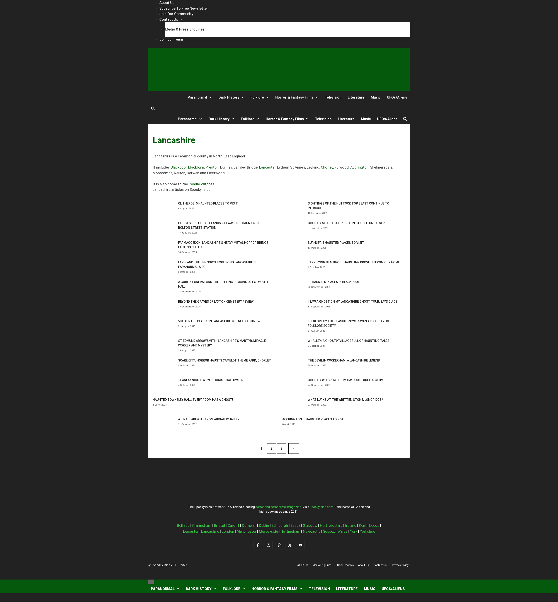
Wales (342, 531)
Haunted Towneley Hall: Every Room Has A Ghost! (193, 399)
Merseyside (268, 531)
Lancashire (210, 531)
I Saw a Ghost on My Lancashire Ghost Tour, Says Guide (352, 301)
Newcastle (311, 531)
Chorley (327, 167)
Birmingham (201, 525)
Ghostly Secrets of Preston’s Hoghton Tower (346, 223)
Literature (356, 97)
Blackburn (196, 167)
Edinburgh (280, 525)
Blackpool (179, 167)
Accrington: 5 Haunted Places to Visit (313, 419)
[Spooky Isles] (164, 97)
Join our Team (171, 39)
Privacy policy (400, 565)
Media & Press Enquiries (184, 29)
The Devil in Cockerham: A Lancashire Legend (344, 360)
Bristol (219, 525)
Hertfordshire (331, 525)
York (353, 531)
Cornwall (249, 525)
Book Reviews (345, 565)
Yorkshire (367, 531)
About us (302, 565)
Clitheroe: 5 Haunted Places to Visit (208, 203)
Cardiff (233, 525)
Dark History (228, 97)
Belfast (183, 525)
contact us (380, 565)
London (228, 531)
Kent (363, 525)
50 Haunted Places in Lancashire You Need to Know (219, 321)
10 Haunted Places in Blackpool (333, 282)
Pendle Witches (201, 184)
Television (333, 97)
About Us (167, 2)
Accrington (359, 167)
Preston (212, 167)
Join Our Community (176, 14)
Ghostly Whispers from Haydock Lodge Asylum (345, 380)
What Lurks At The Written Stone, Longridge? (345, 399)
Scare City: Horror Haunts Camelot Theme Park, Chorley (224, 360)
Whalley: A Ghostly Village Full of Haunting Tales (348, 341)
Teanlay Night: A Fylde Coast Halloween (210, 380)
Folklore (257, 97)
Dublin (264, 525)
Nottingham (290, 531)
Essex (295, 525)
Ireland (350, 525)
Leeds (374, 525)
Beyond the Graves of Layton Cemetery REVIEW (215, 301)
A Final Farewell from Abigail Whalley (208, 419)
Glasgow (310, 525)
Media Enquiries (322, 565)
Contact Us (168, 19)
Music (376, 97)
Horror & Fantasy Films (294, 97)
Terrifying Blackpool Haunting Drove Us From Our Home (354, 262)
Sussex (329, 531)
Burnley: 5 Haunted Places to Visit (336, 242)
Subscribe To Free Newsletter (183, 8)
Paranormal (197, 97)
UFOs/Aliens (397, 97)
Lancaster (267, 167)
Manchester (246, 531)
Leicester (191, 531)
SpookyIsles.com (321, 507)
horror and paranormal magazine (278, 507)
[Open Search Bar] (153, 108)
